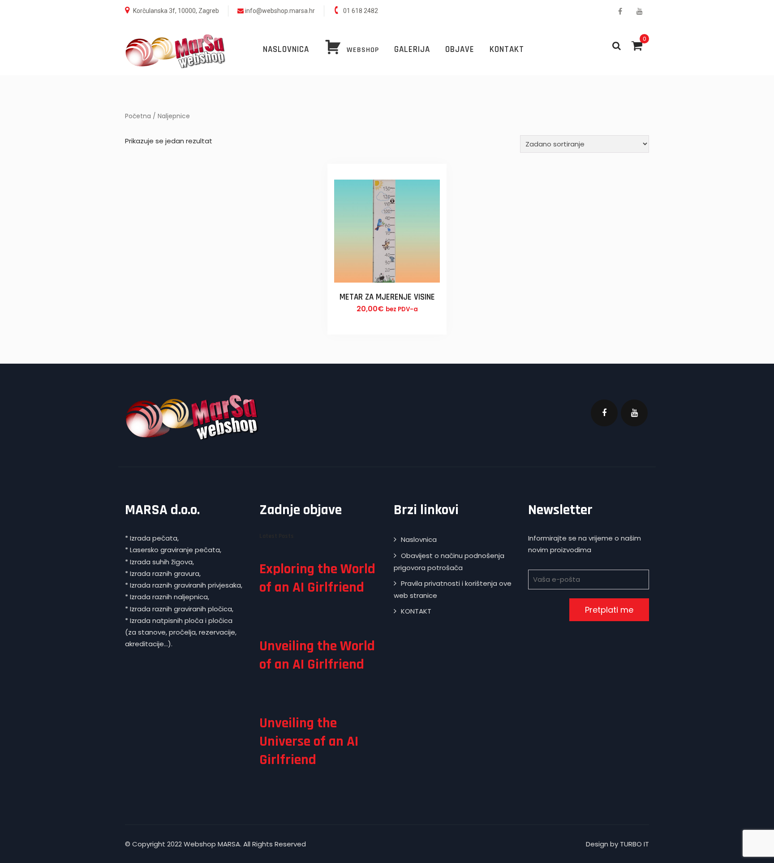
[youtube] (639, 11)
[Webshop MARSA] (175, 51)
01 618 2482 (360, 10)
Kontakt (507, 49)
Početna (138, 116)
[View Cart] (637, 45)
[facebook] (620, 11)
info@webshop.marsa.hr (280, 10)
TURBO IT (634, 844)
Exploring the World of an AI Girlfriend (317, 578)
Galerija (412, 49)
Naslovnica (286, 49)
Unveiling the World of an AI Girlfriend (317, 655)
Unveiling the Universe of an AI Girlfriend (308, 741)
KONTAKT (416, 611)
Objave (459, 49)
